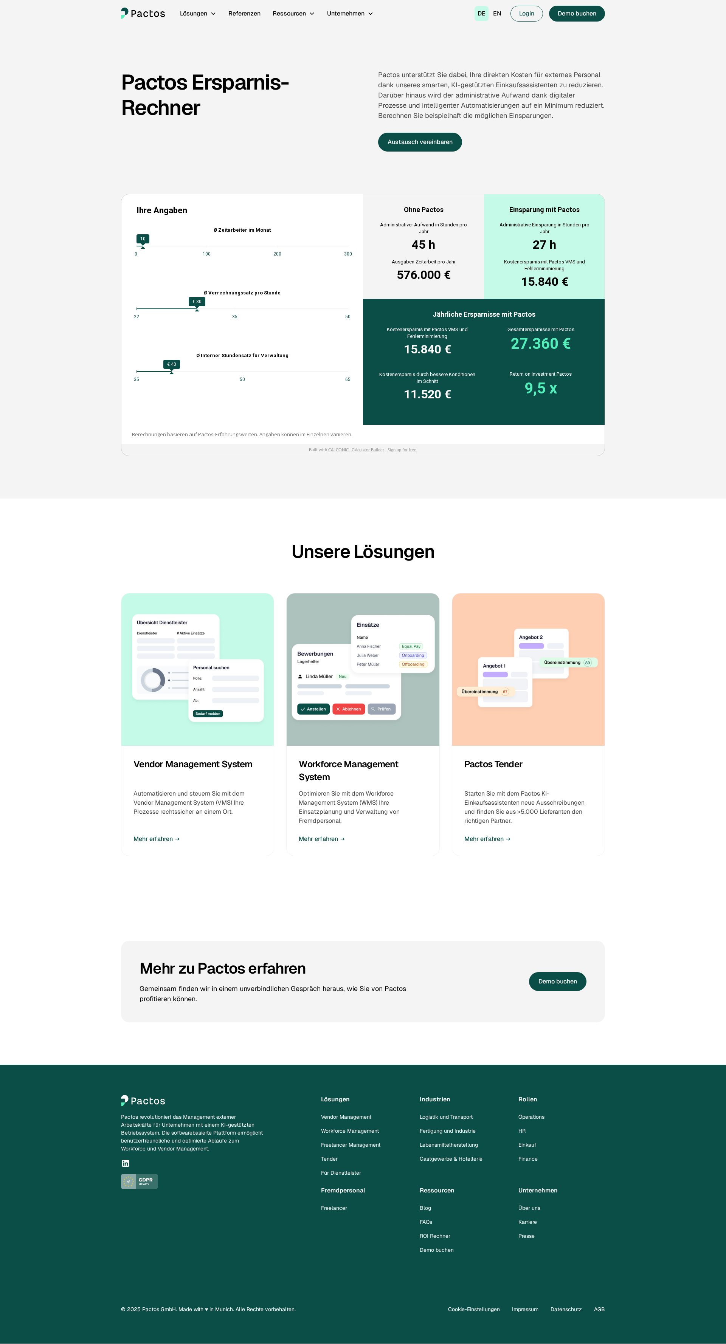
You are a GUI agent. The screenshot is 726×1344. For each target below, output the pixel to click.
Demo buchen (577, 13)
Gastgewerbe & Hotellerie (451, 1158)
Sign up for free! (402, 450)
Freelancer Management (350, 1144)
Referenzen (244, 13)
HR (522, 1130)
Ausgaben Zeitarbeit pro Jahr (424, 262)
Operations (531, 1116)
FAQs (426, 1222)
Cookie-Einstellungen (474, 1309)
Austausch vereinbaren (420, 142)
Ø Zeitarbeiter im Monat (242, 230)
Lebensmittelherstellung (449, 1144)
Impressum (525, 1309)
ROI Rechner (435, 1236)
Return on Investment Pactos (541, 374)
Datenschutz (566, 1309)
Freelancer (334, 1208)
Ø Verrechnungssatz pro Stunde (242, 293)
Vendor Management (346, 1116)
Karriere (527, 1222)
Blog (425, 1208)
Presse (526, 1236)
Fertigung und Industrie (448, 1130)
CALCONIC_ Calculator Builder (356, 450)
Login (526, 13)
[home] (143, 14)
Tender (329, 1158)
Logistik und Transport (446, 1116)
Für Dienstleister (341, 1172)
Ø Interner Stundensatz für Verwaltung (242, 355)
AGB (599, 1309)
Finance (528, 1158)
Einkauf (527, 1144)
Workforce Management (350, 1130)
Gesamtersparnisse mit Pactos (540, 329)
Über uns (529, 1208)
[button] (198, 13)
